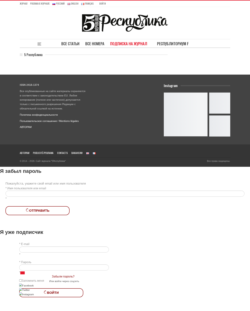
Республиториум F (173, 43)
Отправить (39, 210)
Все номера (94, 43)
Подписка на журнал (128, 43)
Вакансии (77, 153)
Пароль (26, 262)
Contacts (62, 153)
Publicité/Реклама (43, 153)
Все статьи (70, 43)
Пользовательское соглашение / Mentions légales (49, 120)
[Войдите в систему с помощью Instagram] (26, 294)
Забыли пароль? (63, 276)
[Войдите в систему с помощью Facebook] (26, 285)
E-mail (25, 244)
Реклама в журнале (40, 3)
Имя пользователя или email (26, 188)
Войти (102, 3)
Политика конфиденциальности (39, 114)
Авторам (24, 153)
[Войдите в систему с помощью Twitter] (24, 289)
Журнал (23, 3)
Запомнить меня (33, 280)
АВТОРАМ (26, 127)
